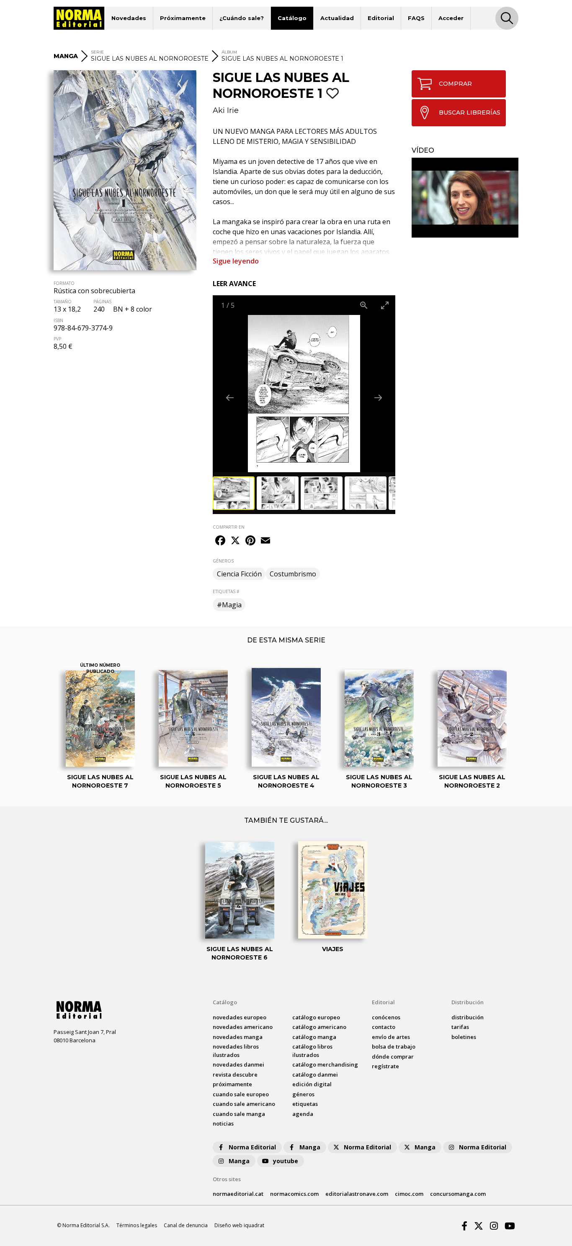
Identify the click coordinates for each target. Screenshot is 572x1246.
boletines (463, 1037)
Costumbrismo (293, 573)
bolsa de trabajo (393, 1046)
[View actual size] (363, 305)
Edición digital (312, 1084)
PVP (57, 339)
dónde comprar (393, 1056)
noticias (223, 1123)
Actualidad (337, 18)
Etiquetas (305, 1104)
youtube (285, 1161)
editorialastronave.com (356, 1193)
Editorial (381, 18)
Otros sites (227, 1179)
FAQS (416, 18)
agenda (302, 1114)
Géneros (303, 1094)
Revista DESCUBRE (235, 1074)
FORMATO (64, 283)
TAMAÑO (63, 301)
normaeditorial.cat (238, 1193)
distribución (467, 1017)
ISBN (58, 320)
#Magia (229, 604)
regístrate (385, 1066)
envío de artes (391, 1037)
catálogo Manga (314, 1037)
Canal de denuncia (186, 1225)
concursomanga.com (458, 1193)
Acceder (451, 18)
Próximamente (183, 18)
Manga (309, 1147)
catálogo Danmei (315, 1074)
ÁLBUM (229, 52)
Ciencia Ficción (239, 573)
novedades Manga (238, 1037)
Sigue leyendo (236, 261)
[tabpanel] (465, 198)
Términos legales (136, 1225)
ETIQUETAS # (226, 591)
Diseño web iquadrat (239, 1225)
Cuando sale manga (239, 1114)
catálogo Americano (319, 1027)
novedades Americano (243, 1027)
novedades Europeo (239, 1017)
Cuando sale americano (244, 1104)
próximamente (232, 1084)
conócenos (386, 1017)
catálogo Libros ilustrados (312, 1051)
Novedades (128, 18)
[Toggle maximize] (384, 305)
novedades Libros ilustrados (236, 1051)
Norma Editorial (252, 1147)
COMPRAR (455, 83)
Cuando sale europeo (241, 1094)
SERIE (97, 52)
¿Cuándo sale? (241, 18)
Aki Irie (226, 110)
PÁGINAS (102, 301)
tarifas (460, 1027)
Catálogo (292, 18)
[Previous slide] (230, 397)
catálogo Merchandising (325, 1064)
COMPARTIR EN (229, 527)
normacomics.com (294, 1193)
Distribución (467, 1002)
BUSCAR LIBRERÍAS (469, 112)
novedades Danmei (238, 1064)
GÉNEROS (223, 561)
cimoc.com (409, 1193)
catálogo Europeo (316, 1017)
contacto (383, 1027)
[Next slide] (378, 397)
